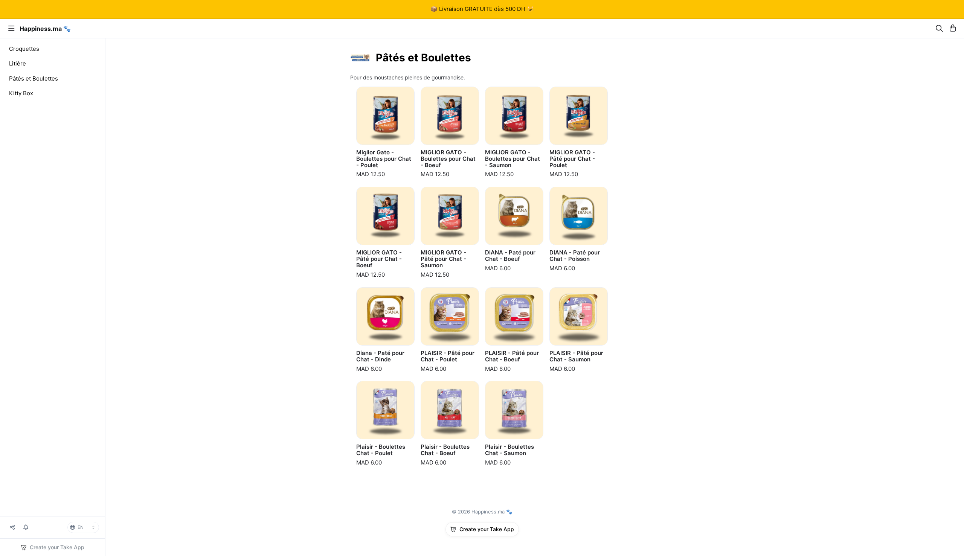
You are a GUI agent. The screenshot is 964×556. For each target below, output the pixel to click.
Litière (17, 63)
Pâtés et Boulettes (33, 78)
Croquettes (24, 48)
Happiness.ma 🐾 (45, 28)
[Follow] (26, 527)
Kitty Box (21, 93)
